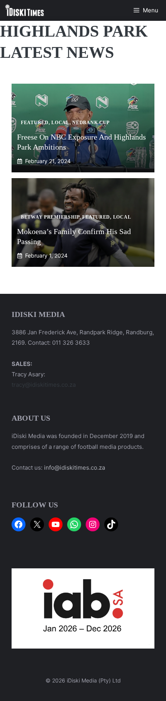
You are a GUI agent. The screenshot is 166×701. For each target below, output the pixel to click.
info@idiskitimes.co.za (74, 467)
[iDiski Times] (25, 10)
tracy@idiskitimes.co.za (44, 384)
